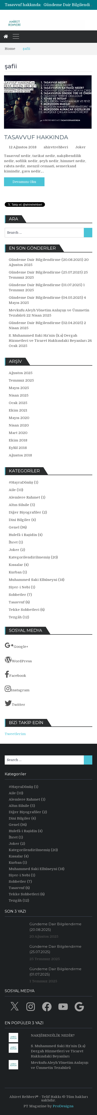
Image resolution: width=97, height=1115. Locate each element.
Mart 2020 (18, 433)
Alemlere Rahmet (24, 497)
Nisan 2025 (18, 395)
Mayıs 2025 (19, 388)
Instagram (20, 690)
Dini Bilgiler (19, 520)
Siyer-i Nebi (19, 587)
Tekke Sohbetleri (24, 610)
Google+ (21, 647)
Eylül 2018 (18, 448)
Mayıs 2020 (19, 418)
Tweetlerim (15, 734)
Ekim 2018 (18, 440)
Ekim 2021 (18, 410)
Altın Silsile (19, 505)
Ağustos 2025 (20, 373)
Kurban (15, 572)
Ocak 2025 (18, 403)
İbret (13, 542)
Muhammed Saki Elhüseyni (33, 580)
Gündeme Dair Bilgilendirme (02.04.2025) (46, 323)
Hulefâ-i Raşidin (23, 535)
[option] (68, 4)
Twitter (18, 705)
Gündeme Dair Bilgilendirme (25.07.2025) (46, 272)
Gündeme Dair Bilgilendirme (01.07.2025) (45, 285)
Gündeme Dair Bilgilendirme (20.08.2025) (46, 260)
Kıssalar (16, 565)
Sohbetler (17, 595)
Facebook (17, 676)
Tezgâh (15, 617)
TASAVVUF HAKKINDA (36, 137)
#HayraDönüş (21, 482)
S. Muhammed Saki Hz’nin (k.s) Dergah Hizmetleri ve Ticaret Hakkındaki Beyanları (58, 1051)
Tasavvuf (16, 602)
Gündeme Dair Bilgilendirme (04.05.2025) (46, 297)
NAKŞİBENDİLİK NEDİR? (53, 1035)
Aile (12, 490)
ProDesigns (63, 1106)
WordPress (22, 661)
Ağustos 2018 (20, 455)
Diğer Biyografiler (25, 512)
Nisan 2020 (19, 425)
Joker (80, 147)
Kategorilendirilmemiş (29, 557)
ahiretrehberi (56, 147)
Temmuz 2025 (21, 380)
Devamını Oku (24, 182)
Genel (14, 527)
